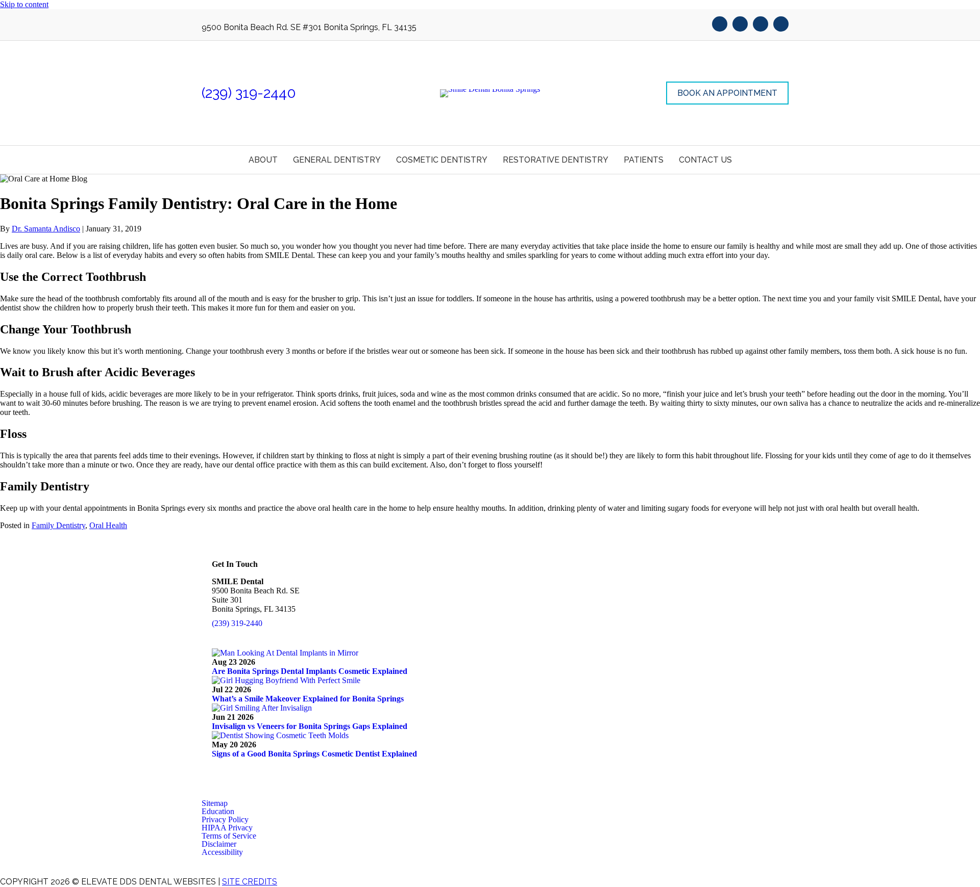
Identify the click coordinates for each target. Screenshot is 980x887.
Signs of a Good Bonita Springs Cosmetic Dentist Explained (314, 753)
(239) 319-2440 (249, 93)
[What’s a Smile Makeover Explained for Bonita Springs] (286, 680)
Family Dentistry (58, 525)
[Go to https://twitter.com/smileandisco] (740, 25)
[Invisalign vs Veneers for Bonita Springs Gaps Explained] (262, 707)
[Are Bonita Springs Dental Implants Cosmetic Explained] (285, 652)
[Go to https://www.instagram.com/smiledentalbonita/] (781, 25)
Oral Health (108, 525)
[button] (727, 93)
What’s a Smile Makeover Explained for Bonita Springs (308, 698)
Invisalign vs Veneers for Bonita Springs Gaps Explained (309, 726)
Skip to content (24, 4)
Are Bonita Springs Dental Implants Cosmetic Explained (309, 671)
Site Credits (249, 881)
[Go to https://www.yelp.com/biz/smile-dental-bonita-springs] (760, 25)
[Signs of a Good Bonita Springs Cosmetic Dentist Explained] (280, 735)
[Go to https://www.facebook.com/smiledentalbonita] (719, 25)
